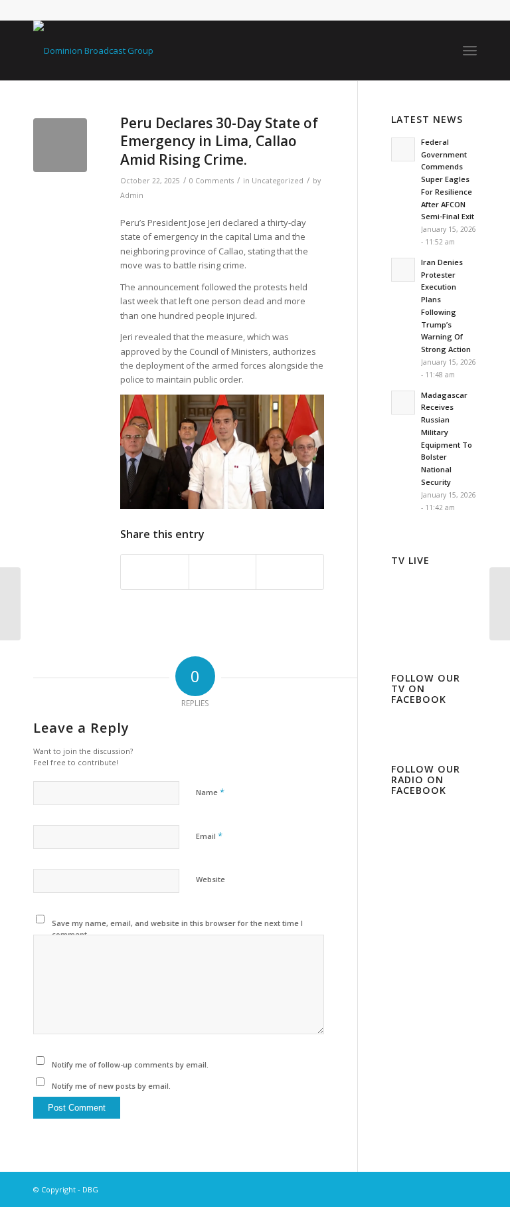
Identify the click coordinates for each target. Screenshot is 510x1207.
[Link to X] (387, 1189)
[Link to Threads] (447, 1189)
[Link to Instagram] (427, 1189)
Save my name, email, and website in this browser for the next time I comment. (177, 928)
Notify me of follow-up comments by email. (130, 1064)
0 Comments (211, 180)
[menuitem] (470, 50)
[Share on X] (222, 572)
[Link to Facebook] (407, 1189)
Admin (131, 195)
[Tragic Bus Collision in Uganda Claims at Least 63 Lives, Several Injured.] (10, 603)
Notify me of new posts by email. (111, 1086)
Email (209, 836)
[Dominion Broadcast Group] (93, 50)
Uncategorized (277, 180)
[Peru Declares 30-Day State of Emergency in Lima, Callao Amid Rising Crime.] (60, 145)
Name (210, 792)
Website (210, 879)
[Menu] (470, 50)
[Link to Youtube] (467, 1189)
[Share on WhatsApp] (289, 572)
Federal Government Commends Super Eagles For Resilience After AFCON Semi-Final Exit (447, 179)
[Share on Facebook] (155, 572)
